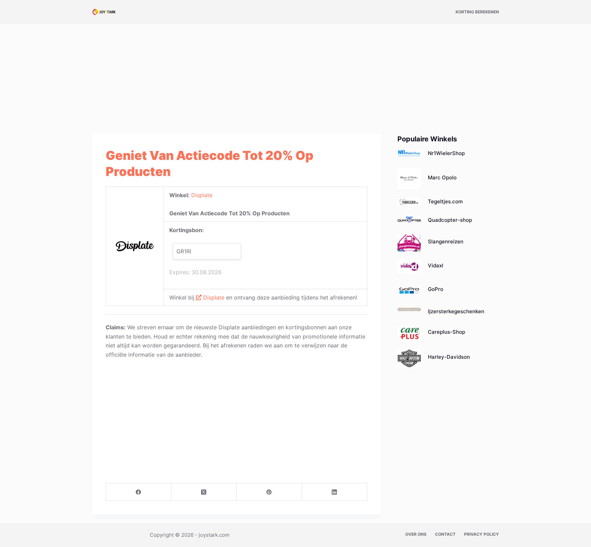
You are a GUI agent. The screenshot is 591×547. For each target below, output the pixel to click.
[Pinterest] (269, 492)
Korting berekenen (477, 11)
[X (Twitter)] (204, 492)
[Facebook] (138, 492)
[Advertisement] (295, 75)
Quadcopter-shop (450, 220)
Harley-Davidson (449, 357)
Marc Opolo (442, 177)
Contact (445, 534)
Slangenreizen (445, 241)
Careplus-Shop (446, 332)
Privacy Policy (481, 534)
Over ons (415, 534)
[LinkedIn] (334, 492)
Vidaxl (435, 265)
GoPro (435, 289)
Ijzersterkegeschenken (456, 311)
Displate (201, 195)
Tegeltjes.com (445, 201)
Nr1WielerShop (446, 153)
